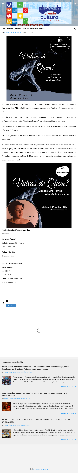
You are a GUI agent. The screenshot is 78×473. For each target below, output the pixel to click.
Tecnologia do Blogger (40, 469)
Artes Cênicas (11, 306)
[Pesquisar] (75, 4)
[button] (75, 28)
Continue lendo (68, 386)
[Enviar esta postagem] (7, 302)
